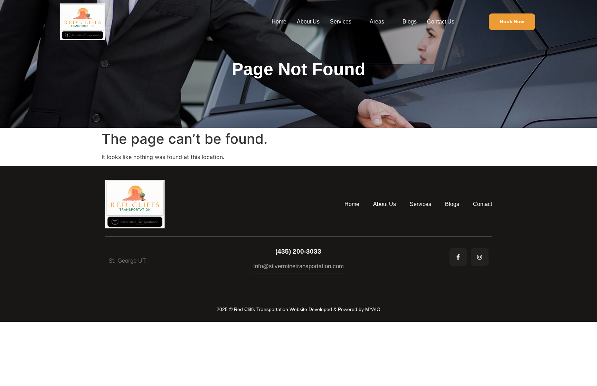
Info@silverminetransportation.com (298, 266)
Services (340, 22)
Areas (377, 22)
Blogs (409, 22)
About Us (308, 22)
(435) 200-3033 (298, 251)
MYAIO (372, 309)
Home (279, 22)
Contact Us (440, 22)
